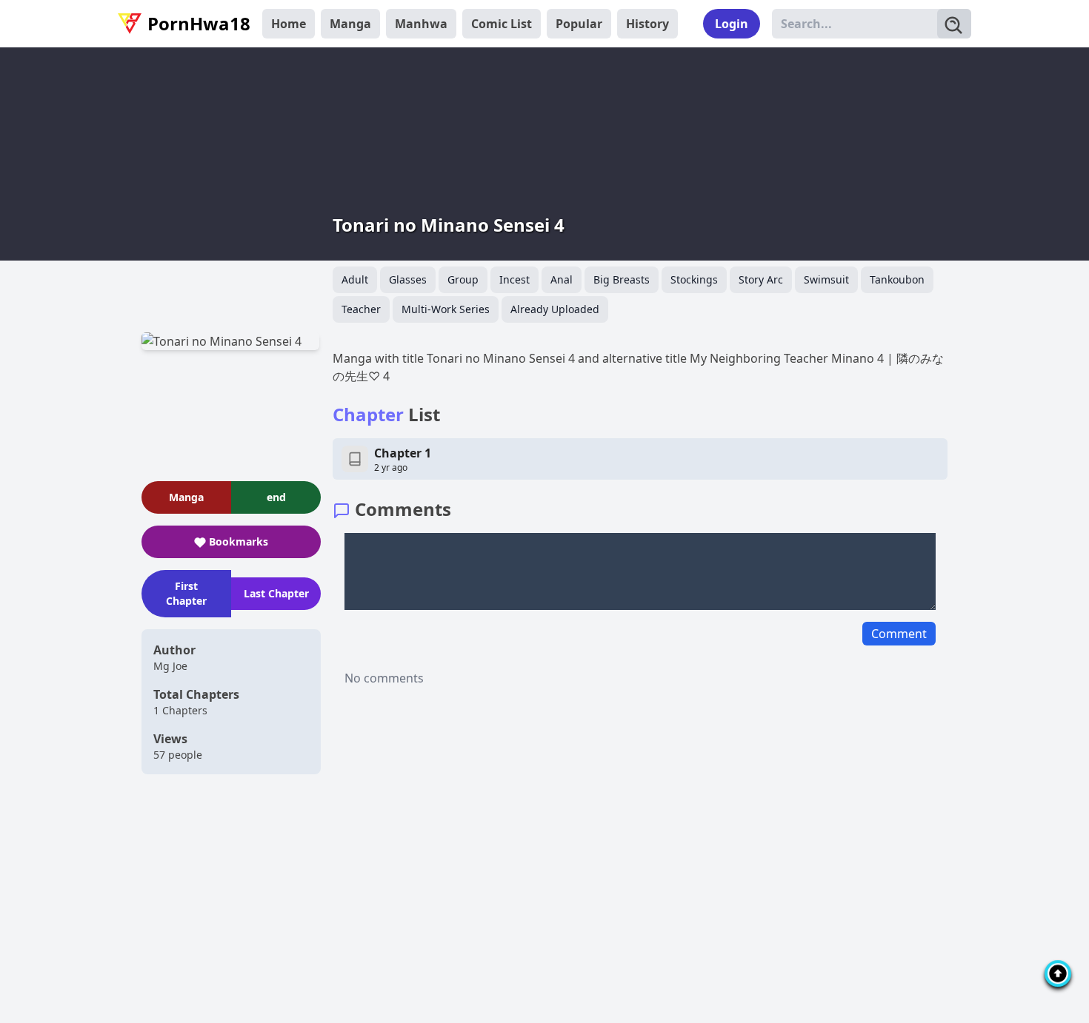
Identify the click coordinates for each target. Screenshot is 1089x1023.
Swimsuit (826, 279)
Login (731, 24)
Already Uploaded (554, 309)
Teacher (361, 309)
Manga (350, 24)
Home (288, 24)
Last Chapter (276, 593)
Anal (561, 279)
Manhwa (421, 24)
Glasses (408, 279)
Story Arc (761, 279)
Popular (579, 24)
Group (463, 279)
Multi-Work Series (446, 309)
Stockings (694, 279)
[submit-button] (954, 23)
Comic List (501, 24)
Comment (899, 633)
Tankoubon (897, 279)
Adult (355, 279)
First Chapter (186, 593)
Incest (514, 279)
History (647, 24)
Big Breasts (621, 279)
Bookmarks (238, 541)
